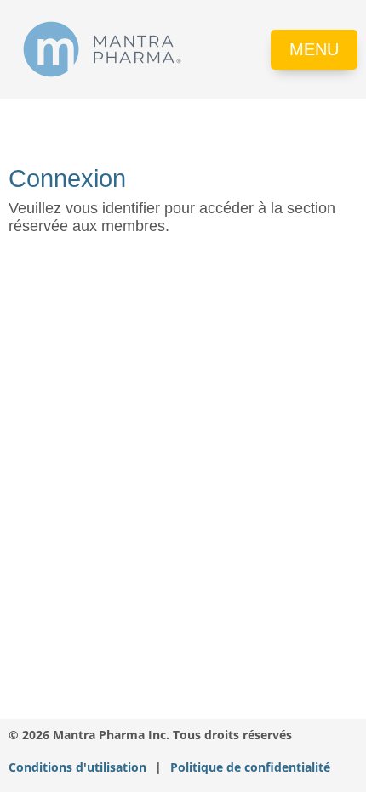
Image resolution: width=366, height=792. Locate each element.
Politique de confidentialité (250, 767)
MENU (314, 49)
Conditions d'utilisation (77, 767)
